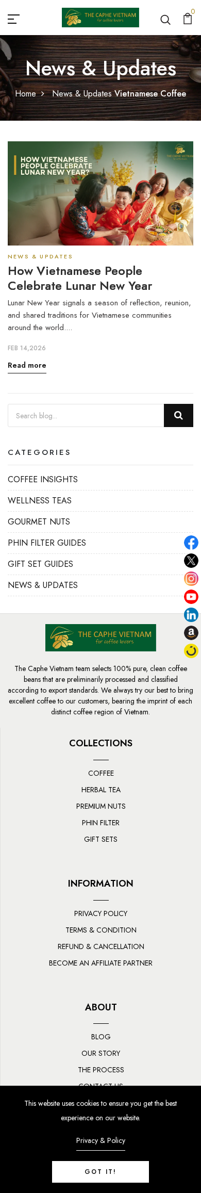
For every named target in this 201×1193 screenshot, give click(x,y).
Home (25, 94)
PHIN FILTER (101, 823)
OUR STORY (100, 1053)
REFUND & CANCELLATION (101, 946)
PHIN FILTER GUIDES (47, 543)
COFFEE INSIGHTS (43, 479)
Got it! (100, 1171)
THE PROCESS (101, 1070)
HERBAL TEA (101, 790)
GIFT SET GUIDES (40, 564)
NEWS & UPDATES (43, 585)
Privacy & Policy (100, 1140)
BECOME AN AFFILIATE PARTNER (101, 963)
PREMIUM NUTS (101, 806)
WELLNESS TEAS (40, 500)
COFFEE (101, 773)
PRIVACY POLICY (100, 913)
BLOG (101, 1037)
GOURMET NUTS (39, 522)
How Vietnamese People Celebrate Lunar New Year (80, 278)
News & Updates (82, 94)
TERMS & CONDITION (101, 930)
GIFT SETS (101, 839)
